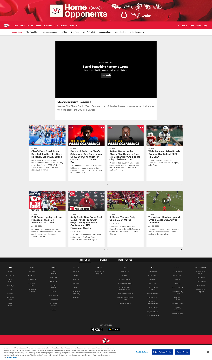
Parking (177, 283)
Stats (10, 289)
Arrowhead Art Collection (125, 293)
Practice (76, 279)
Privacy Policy (12, 357)
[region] (106, 352)
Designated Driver (152, 312)
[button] (106, 75)
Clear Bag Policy (152, 308)
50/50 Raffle (152, 275)
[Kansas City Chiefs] (106, 341)
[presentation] (182, 184)
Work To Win (54, 277)
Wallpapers (152, 283)
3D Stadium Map (152, 293)
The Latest (53, 310)
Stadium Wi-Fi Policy (125, 283)
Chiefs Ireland (200, 285)
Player (76, 275)
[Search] (179, 25)
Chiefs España (200, 281)
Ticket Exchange (177, 314)
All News (32, 271)
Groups (177, 279)
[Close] (208, 352)
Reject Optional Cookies (162, 352)
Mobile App (152, 279)
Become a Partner (125, 304)
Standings (10, 285)
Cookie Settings (142, 352)
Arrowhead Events (177, 304)
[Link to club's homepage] (7, 25)
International (32, 279)
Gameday (76, 271)
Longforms (32, 275)
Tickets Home (177, 271)
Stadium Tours (152, 297)
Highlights (53, 281)
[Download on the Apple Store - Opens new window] (97, 330)
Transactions (10, 275)
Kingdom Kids (152, 271)
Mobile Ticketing (177, 287)
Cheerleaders (53, 295)
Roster (10, 271)
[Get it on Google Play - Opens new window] (114, 331)
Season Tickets (177, 275)
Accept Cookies (183, 352)
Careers (124, 275)
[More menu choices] (77, 26)
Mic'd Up (53, 291)
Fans (75, 287)
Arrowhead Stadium (152, 316)
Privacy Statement (125, 279)
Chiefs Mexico (200, 277)
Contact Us (125, 271)
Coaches (10, 293)
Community (54, 299)
